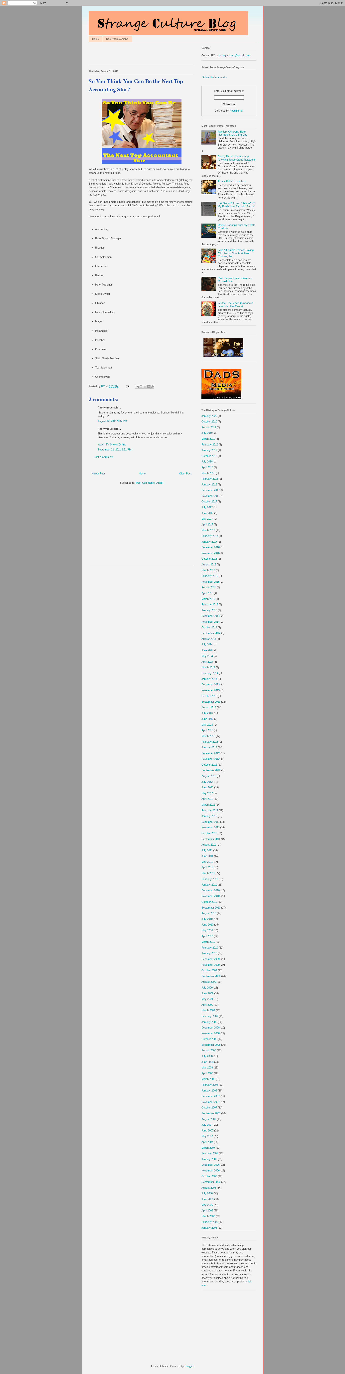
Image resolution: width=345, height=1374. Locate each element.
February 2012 (209, 810)
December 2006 (210, 1164)
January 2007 (209, 1159)
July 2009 (207, 987)
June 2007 (207, 1130)
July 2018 (207, 461)
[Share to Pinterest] (152, 387)
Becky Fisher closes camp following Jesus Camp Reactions (237, 158)
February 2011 (209, 879)
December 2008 (210, 1027)
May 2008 (207, 1067)
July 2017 (207, 507)
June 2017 (207, 513)
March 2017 (208, 530)
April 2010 (207, 936)
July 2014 (207, 644)
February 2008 (209, 1084)
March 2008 (208, 1078)
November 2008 (210, 1033)
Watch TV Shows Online (112, 444)
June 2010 (207, 924)
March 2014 (208, 667)
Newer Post (98, 473)
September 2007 (210, 1113)
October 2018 (209, 455)
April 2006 (207, 1210)
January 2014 (209, 678)
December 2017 (210, 490)
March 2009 (208, 1010)
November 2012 (210, 758)
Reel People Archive (117, 39)
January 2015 (209, 610)
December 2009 (210, 959)
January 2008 (209, 1090)
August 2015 (208, 587)
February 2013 (209, 741)
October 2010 (209, 901)
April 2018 (207, 467)
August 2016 (208, 564)
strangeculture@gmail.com (234, 55)
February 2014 (209, 673)
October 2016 (209, 558)
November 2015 (210, 581)
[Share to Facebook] (149, 387)
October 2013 (209, 696)
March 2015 (208, 598)
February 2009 (209, 1016)
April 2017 (207, 524)
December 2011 (210, 821)
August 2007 (208, 1119)
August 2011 (208, 844)
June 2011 (207, 856)
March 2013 (208, 736)
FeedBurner (236, 110)
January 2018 (209, 484)
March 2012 (208, 804)
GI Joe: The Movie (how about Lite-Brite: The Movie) (235, 305)
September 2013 (210, 701)
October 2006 (209, 1176)
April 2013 (207, 730)
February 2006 (209, 1221)
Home (95, 39)
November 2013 (210, 690)
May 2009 (207, 999)
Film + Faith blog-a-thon (231, 181)
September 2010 (210, 907)
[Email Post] (127, 386)
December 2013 (210, 684)
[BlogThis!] (141, 387)
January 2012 (209, 816)
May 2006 (207, 1204)
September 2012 (210, 770)
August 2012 (208, 776)
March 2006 (208, 1216)
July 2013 (207, 713)
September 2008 (210, 1044)
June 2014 (207, 650)
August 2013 (208, 707)
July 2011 (206, 850)
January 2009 (209, 1022)
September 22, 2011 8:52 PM (114, 449)
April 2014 (207, 661)
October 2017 (209, 501)
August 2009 (208, 981)
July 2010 (207, 919)
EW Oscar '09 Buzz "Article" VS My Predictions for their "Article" (236, 205)
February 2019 (209, 444)
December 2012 (210, 753)
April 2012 (207, 798)
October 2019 (209, 421)
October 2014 (209, 627)
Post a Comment (103, 456)
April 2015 (207, 593)
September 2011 (210, 839)
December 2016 (210, 547)
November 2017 (210, 495)
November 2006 (210, 1170)
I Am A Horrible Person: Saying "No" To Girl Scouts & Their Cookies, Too (236, 253)
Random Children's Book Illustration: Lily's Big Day (232, 133)
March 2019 (208, 438)
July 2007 (207, 1124)
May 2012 (207, 793)
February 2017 (209, 535)
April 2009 (207, 1004)
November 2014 (210, 621)
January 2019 (209, 450)
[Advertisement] (135, 54)
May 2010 (207, 930)
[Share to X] (145, 387)
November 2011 (210, 827)
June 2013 (207, 718)
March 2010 (208, 941)
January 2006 (209, 1227)
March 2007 (208, 1147)
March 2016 (208, 570)
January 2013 (209, 747)
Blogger (189, 1366)
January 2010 (209, 953)
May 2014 (207, 656)
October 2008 (209, 1038)
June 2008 (207, 1061)
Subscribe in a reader (214, 77)
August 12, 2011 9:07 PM (112, 421)
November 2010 (210, 896)
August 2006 (208, 1187)
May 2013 (207, 724)
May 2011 (207, 861)
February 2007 (209, 1153)
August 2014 (208, 638)
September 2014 (210, 633)
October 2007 (209, 1107)
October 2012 (209, 764)
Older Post (185, 473)
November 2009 (210, 964)
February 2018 (209, 478)
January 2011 (209, 884)
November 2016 (210, 553)
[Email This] (137, 387)
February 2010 (209, 947)
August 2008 (208, 1050)
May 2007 (207, 1136)
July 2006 (207, 1193)
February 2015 (209, 604)
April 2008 (207, 1073)
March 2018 (208, 473)
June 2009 (207, 993)
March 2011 (208, 873)
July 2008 (207, 1056)
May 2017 (207, 518)
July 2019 (207, 432)
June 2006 (207, 1199)
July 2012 (207, 781)
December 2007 (210, 1096)
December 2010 (210, 890)
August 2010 (208, 913)
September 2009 (210, 976)
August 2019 (208, 427)
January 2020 (209, 415)
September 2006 (210, 1181)
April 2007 (207, 1141)
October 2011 (209, 833)
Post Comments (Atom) (149, 482)
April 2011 (207, 867)
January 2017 (209, 541)
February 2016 (209, 575)
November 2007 (210, 1101)
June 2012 (207, 787)
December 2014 (210, 615)
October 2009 (209, 970)
